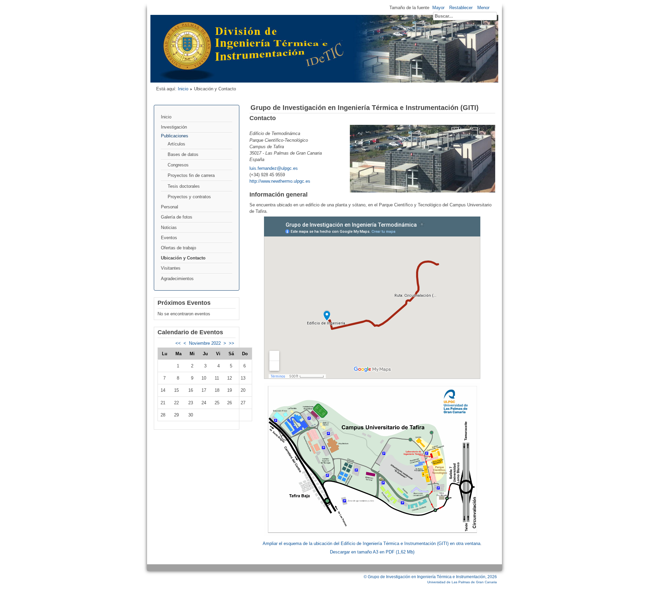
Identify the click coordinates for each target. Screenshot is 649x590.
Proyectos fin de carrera (191, 175)
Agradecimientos (177, 278)
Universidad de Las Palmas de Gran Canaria (462, 582)
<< (178, 343)
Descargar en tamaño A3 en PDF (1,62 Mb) (372, 551)
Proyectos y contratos (189, 196)
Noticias (169, 227)
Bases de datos (183, 154)
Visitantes (171, 268)
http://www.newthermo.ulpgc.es (279, 181)
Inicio (183, 88)
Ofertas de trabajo (178, 247)
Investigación (174, 127)
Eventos (169, 237)
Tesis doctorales (184, 186)
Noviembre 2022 (205, 343)
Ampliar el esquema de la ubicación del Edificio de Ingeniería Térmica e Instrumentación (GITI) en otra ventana (371, 543)
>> (231, 343)
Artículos (176, 143)
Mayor (438, 7)
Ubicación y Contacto (183, 257)
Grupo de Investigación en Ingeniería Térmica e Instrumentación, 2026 (432, 576)
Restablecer (461, 7)
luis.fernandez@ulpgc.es (273, 168)
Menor (483, 7)
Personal (169, 206)
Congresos (178, 164)
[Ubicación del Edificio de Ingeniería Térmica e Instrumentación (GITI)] (372, 534)
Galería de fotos (176, 217)
